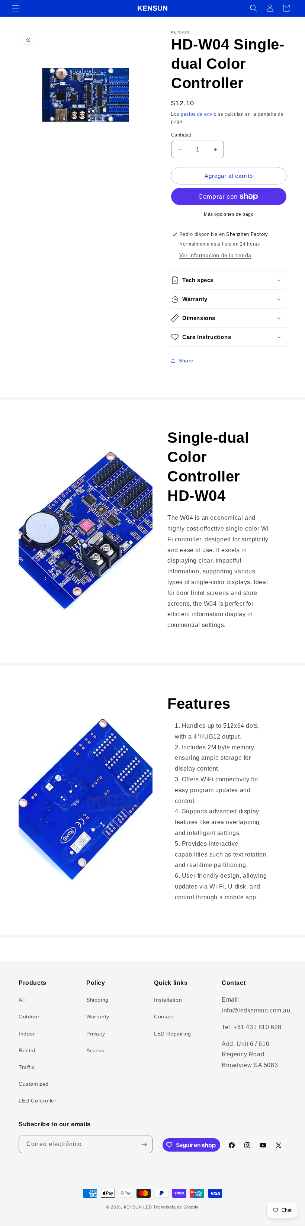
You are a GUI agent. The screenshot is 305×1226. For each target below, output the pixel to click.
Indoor (27, 1034)
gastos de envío (199, 114)
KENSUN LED (138, 1207)
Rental (27, 1050)
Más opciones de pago (229, 214)
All (22, 1000)
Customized (34, 1084)
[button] (15, 8)
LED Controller (37, 1101)
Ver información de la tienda (215, 255)
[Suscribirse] (144, 1144)
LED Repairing (172, 1034)
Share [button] (186, 361)
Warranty (97, 1016)
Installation (168, 1000)
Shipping (97, 1000)
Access (95, 1050)
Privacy (95, 1034)
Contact (164, 1016)
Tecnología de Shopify (176, 1207)
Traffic (27, 1067)
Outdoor (29, 1016)
